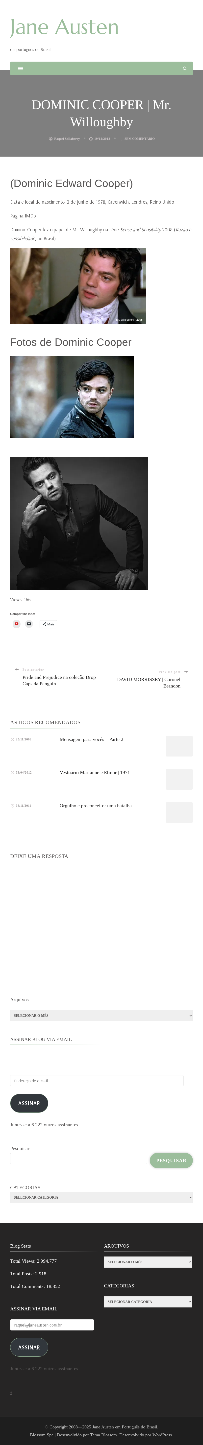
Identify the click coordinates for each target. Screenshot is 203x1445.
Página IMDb (23, 216)
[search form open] (184, 68)
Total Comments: (28, 1286)
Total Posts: (22, 1273)
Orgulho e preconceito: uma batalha (96, 805)
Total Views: (23, 1261)
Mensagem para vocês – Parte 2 (91, 739)
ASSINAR (29, 1347)
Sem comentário (140, 139)
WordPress (162, 1434)
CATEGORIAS (25, 1187)
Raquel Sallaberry (67, 139)
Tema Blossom (103, 1434)
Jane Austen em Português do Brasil (124, 1426)
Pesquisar (19, 1148)
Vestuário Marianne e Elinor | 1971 (95, 772)
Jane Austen (64, 27)
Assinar (29, 1103)
